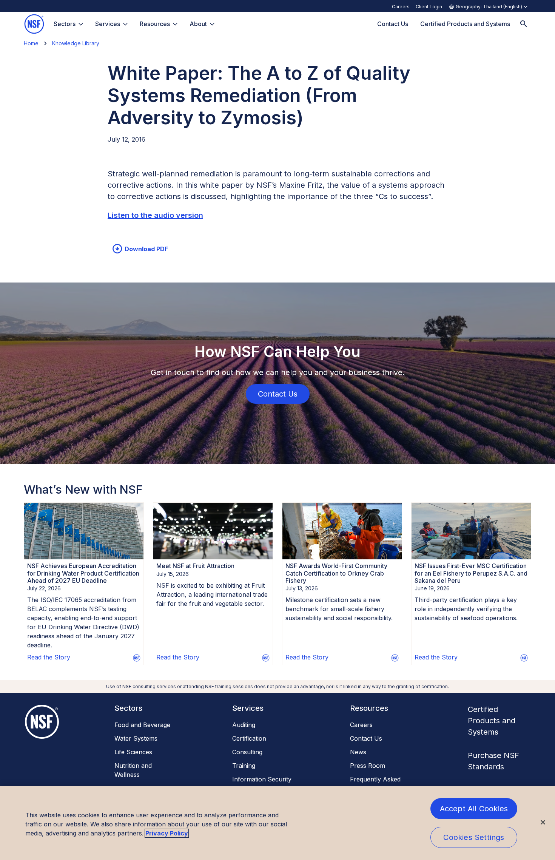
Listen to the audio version (155, 215)
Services (107, 24)
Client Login (429, 6)
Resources (155, 24)
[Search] (523, 24)
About (198, 24)
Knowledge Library (75, 43)
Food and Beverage (142, 725)
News (358, 752)
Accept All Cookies (474, 808)
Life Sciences (133, 752)
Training (243, 765)
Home (31, 43)
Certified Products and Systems (491, 720)
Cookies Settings (473, 837)
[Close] (543, 822)
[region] (277, 823)
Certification (249, 738)
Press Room (367, 765)
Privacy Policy (166, 833)
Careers (401, 6)
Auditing (243, 725)
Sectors (65, 24)
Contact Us (366, 738)
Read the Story (48, 657)
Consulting (247, 752)
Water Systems (135, 738)
